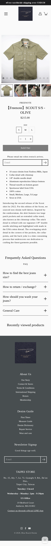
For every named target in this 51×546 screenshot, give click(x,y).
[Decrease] (20, 139)
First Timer (25, 417)
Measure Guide (25, 421)
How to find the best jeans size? (19, 275)
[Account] (40, 13)
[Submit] (43, 459)
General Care (11, 310)
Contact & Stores (25, 384)
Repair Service (25, 429)
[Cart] (46, 13)
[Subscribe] (45, 162)
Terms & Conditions (25, 388)
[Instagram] (21, 528)
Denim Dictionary (25, 425)
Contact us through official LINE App (25, 510)
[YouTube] (29, 528)
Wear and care (25, 433)
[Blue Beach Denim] (25, 14)
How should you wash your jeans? (20, 299)
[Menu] (6, 14)
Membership (25, 400)
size (25, 125)
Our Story (25, 380)
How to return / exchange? (19, 287)
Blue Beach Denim (29, 533)
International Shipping (25, 392)
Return (25, 396)
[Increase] (30, 139)
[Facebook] (25, 528)
